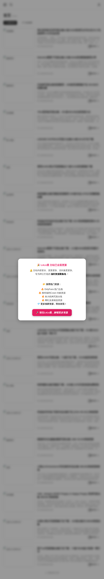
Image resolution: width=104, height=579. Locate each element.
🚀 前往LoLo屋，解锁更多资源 (52, 312)
